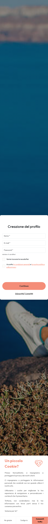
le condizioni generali (21, 264)
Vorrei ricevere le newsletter (17, 259)
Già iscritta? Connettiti (24, 293)
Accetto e (25, 265)
